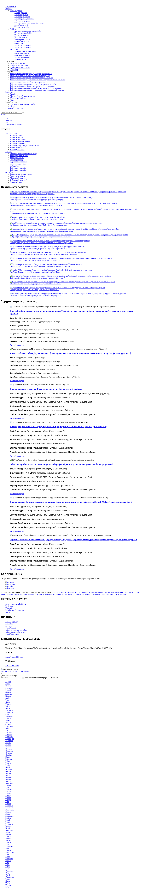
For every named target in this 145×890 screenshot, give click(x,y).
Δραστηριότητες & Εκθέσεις (15, 604)
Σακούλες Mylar (20, 59)
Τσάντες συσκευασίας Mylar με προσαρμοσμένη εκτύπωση (31, 78)
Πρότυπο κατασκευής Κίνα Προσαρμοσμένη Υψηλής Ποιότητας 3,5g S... (36, 205)
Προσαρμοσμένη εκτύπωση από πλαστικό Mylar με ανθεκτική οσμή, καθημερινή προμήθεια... (44, 254)
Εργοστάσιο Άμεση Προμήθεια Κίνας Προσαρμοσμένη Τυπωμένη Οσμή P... (38, 213)
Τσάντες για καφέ (20, 13)
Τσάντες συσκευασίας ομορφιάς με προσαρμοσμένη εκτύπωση (33, 84)
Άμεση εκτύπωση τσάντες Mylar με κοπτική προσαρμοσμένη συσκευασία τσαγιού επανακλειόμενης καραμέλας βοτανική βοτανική (70, 353)
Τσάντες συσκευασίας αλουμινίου (88, 594)
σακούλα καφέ (10, 628)
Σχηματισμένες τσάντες (22, 39)
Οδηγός (13, 94)
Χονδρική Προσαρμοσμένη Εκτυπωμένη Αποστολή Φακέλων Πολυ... (35, 272)
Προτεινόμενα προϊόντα (65, 592)
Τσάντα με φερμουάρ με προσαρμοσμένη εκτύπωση (56, 594)
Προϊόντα (8, 9)
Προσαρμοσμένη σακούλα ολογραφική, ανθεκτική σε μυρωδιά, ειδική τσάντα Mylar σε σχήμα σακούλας (58, 426)
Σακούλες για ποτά (21, 25)
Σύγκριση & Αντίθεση (18, 98)
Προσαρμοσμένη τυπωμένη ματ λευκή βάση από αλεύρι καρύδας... (34, 290)
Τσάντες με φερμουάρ (22, 45)
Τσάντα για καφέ (107, 594)
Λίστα (12, 100)
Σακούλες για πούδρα (22, 17)
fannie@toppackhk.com (14, 657)
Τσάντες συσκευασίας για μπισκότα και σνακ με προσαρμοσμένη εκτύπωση (37, 80)
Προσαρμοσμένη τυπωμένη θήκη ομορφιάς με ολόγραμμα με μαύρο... (35, 260)
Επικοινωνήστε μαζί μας (14, 108)
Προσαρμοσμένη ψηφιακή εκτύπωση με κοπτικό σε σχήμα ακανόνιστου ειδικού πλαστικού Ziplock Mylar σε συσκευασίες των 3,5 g (71, 502)
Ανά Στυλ (13, 29)
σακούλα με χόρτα (12, 634)
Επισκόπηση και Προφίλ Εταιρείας (22, 104)
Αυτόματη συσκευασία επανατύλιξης (27, 31)
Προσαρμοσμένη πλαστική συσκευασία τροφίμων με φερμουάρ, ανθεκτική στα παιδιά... (42, 231)
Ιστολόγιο (9, 92)
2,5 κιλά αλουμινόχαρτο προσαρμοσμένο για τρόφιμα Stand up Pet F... (35, 284)
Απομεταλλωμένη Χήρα (19, 66)
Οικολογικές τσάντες (22, 53)
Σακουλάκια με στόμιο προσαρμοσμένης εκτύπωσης (29, 82)
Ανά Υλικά (14, 49)
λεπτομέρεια (19, 345)
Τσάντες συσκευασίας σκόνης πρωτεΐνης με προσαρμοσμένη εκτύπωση (36, 88)
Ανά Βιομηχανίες (16, 11)
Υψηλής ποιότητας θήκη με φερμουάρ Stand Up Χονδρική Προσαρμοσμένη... (38, 225)
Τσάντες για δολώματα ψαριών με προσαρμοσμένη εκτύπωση (32, 86)
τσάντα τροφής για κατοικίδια (16, 630)
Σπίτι (7, 118)
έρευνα (12, 345)
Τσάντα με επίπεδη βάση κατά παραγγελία (21, 594)
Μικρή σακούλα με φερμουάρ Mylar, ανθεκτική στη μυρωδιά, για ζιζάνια (36, 219)
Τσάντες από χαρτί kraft (22, 57)
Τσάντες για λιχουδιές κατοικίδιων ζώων (29, 23)
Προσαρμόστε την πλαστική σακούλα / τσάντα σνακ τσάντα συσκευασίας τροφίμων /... (41, 243)
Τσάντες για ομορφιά (22, 21)
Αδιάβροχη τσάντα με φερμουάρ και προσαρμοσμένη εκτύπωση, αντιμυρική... (38, 200)
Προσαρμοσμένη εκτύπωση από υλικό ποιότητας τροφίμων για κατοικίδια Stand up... (41, 266)
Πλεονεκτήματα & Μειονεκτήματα (22, 96)
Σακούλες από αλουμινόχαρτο (25, 51)
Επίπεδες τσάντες (20, 37)
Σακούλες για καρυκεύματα (24, 19)
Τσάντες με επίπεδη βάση (23, 33)
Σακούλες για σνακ (21, 15)
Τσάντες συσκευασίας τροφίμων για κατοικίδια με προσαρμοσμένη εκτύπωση (38, 90)
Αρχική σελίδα (10, 7)
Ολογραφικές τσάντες (22, 55)
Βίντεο (12, 106)
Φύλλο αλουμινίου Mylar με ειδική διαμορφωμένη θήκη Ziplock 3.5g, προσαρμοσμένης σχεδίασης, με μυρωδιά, (62, 464)
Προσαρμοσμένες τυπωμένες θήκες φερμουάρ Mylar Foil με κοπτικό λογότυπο (46, 389)
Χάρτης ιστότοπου (81, 592)
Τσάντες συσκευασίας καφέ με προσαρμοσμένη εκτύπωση (31, 74)
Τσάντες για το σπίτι (21, 27)
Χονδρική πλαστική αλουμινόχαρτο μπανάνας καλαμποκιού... (32, 194)
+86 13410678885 (12, 666)
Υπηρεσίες (9, 608)
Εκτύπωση (14, 70)
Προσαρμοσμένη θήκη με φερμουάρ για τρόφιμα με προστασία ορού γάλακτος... (39, 249)
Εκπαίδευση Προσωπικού (14, 610)
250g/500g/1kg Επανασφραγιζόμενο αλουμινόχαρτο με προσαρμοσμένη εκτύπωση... (40, 237)
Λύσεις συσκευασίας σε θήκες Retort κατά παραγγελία (30, 76)
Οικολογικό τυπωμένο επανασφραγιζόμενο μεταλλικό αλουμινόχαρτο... (36, 296)
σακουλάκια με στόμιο (22, 41)
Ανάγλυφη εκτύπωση (17, 63)
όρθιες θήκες (19, 43)
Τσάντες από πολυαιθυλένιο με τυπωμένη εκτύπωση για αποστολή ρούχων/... (38, 278)
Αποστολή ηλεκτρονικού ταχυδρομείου (15, 671)
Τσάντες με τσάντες (21, 35)
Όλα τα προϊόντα (120, 594)
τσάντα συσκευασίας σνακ (14, 632)
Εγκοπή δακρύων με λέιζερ (20, 68)
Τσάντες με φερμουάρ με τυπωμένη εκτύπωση (106, 592)
